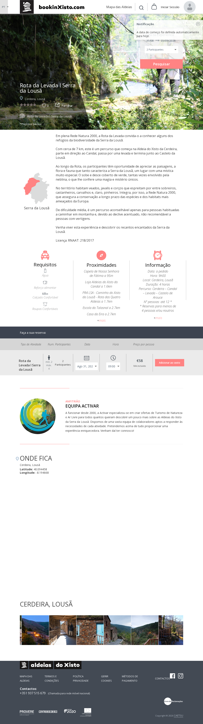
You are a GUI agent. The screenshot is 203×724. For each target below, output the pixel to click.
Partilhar (67, 106)
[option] (101, 72)
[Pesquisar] (141, 8)
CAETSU (178, 715)
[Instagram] (180, 676)
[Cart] (154, 7)
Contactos (162, 678)
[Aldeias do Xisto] (54, 7)
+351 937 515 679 (33, 693)
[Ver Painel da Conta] (189, 7)
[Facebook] (172, 676)
